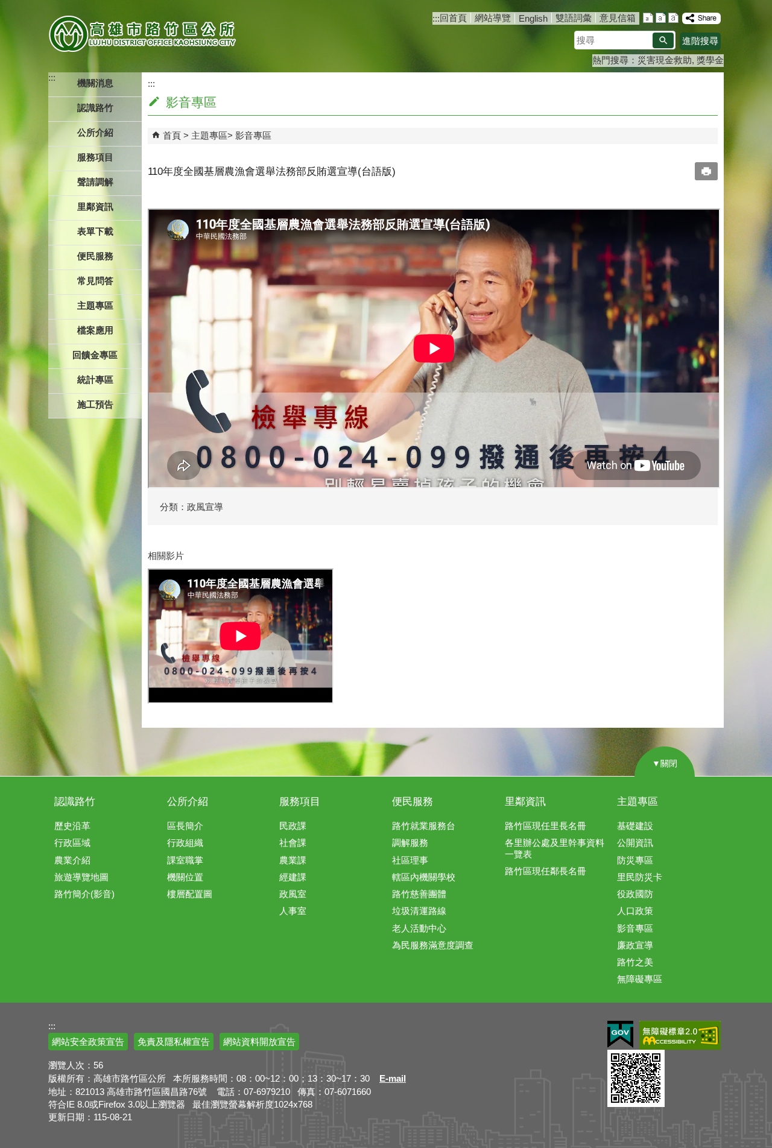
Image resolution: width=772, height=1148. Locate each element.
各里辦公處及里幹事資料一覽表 (554, 848)
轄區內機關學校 (423, 877)
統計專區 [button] (95, 379)
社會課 (292, 842)
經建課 (292, 877)
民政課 (292, 826)
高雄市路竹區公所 (143, 33)
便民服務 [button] (95, 256)
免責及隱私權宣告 (174, 1041)
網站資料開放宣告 (259, 1041)
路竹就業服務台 (423, 826)
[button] (663, 40)
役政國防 (635, 894)
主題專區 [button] (95, 305)
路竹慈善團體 (419, 894)
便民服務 (412, 801)
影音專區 (253, 135)
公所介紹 (187, 801)
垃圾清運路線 (419, 911)
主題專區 (209, 135)
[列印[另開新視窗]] (706, 171)
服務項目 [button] (95, 157)
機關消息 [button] (95, 83)
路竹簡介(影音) (84, 894)
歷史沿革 (72, 826)
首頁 (172, 135)
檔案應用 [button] (95, 330)
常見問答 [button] (95, 281)
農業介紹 (72, 860)
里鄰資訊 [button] (95, 206)
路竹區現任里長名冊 (545, 826)
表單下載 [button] (95, 231)
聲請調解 (95, 182)
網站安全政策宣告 (88, 1041)
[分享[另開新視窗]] (701, 18)
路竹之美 (635, 962)
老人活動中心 (419, 928)
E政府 (620, 1034)
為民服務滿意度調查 (432, 945)
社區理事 (410, 860)
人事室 (292, 911)
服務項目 (299, 801)
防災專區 (635, 860)
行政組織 (185, 842)
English (533, 18)
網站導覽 (493, 18)
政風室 (292, 894)
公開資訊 (635, 842)
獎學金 (710, 60)
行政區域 (72, 842)
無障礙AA (680, 1035)
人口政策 (635, 911)
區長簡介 (185, 826)
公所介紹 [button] (95, 132)
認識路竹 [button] (95, 107)
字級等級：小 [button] (648, 18)
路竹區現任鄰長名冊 (545, 871)
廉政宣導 (635, 945)
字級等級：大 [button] (673, 18)
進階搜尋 (700, 41)
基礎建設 (635, 826)
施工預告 (95, 404)
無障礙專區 (639, 979)
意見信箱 (618, 18)
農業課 (292, 860)
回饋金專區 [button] (95, 355)
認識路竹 (74, 801)
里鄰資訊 (525, 801)
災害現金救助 (665, 60)
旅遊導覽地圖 (81, 877)
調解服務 (410, 842)
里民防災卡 (639, 877)
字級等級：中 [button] (660, 18)
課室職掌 (185, 860)
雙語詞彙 (573, 18)
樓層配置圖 (189, 894)
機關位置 (185, 877)
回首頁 (453, 18)
